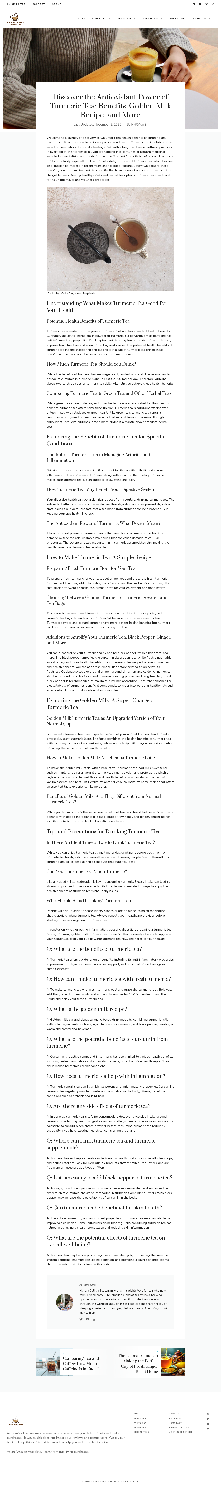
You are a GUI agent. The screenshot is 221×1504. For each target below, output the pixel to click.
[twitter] (206, 4)
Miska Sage (68, 293)
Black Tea (99, 18)
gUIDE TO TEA (16, 4)
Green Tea (124, 18)
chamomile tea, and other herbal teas (97, 403)
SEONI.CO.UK (131, 1481)
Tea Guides (199, 18)
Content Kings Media (102, 1481)
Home (81, 18)
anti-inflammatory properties (144, 475)
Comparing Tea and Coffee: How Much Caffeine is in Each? (81, 1364)
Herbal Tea (151, 18)
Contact (38, 4)
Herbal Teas (141, 1432)
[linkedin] (194, 4)
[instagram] (213, 4)
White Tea (177, 18)
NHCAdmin (139, 124)
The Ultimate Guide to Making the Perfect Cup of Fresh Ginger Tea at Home (138, 1363)
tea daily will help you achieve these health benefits (136, 384)
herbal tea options (122, 175)
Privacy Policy (180, 1427)
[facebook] (200, 4)
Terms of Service (182, 1432)
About (56, 4)
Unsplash (88, 293)
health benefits (159, 331)
